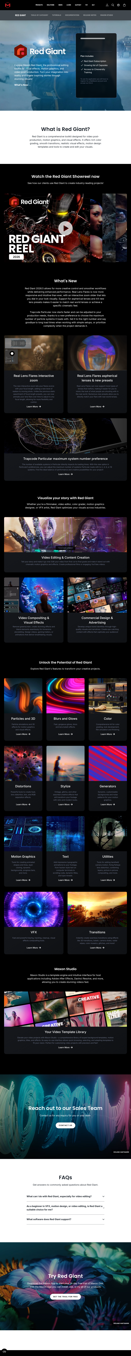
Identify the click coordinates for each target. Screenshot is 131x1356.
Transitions (97, 932)
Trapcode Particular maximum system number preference (65, 459)
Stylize (65, 786)
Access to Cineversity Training (94, 71)
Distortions (23, 786)
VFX (34, 932)
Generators (108, 786)
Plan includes (87, 56)
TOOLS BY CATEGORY (39, 15)
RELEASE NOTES (89, 15)
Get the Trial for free (65, 1296)
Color (108, 718)
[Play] (65, 228)
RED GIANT (20, 15)
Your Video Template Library (65, 1032)
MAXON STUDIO (106, 15)
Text (65, 856)
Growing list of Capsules (96, 65)
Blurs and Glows (65, 718)
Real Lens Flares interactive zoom (34, 378)
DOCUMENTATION (72, 15)
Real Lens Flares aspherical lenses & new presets (97, 378)
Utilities (107, 856)
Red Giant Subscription (95, 61)
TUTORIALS (56, 15)
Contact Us (65, 1125)
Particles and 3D (23, 718)
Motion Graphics (23, 856)
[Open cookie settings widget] (4, 1352)
